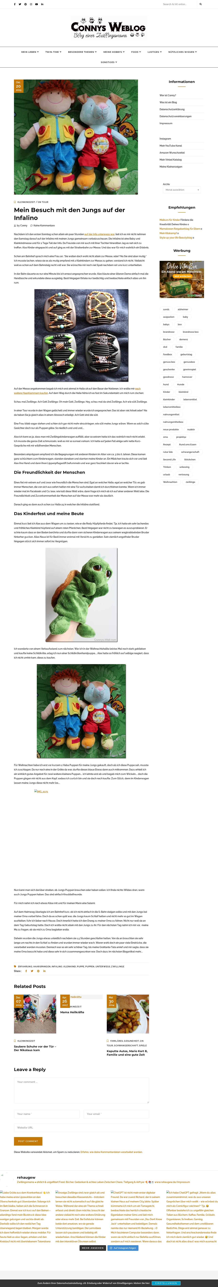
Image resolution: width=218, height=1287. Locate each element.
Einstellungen (166, 1283)
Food (134, 52)
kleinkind (70, 966)
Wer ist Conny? (168, 95)
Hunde (180, 384)
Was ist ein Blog (168, 102)
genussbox (189, 362)
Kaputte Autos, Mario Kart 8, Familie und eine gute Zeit (127, 1053)
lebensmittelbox (172, 407)
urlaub (166, 474)
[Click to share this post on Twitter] (32, 971)
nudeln (191, 429)
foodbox (167, 354)
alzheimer (183, 309)
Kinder (166, 392)
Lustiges (153, 52)
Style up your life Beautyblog (176, 237)
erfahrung (25, 966)
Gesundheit (131, 1041)
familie (179, 347)
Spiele (143, 1045)
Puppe (80, 966)
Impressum (166, 123)
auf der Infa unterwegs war (99, 234)
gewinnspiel (189, 369)
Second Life (169, 459)
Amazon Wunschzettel (172, 152)
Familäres (116, 1041)
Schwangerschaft (126, 1045)
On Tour (43, 202)
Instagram (165, 138)
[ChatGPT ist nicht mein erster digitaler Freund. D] (137, 1216)
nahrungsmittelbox (173, 422)
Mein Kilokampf (168, 233)
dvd (165, 347)
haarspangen (42, 966)
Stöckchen (190, 459)
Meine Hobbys (112, 52)
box (180, 324)
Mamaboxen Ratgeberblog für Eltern (180, 228)
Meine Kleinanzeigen (171, 166)
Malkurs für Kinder (170, 220)
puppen (89, 966)
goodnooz (168, 377)
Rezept (167, 444)
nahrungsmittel (171, 414)
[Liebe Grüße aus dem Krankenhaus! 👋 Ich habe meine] (26, 1216)
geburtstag (186, 354)
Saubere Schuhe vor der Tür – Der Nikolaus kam (35, 1048)
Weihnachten (170, 482)
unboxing (184, 467)
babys (166, 324)
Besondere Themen (81, 52)
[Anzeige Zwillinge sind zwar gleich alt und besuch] (81, 1216)
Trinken (167, 467)
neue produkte (171, 429)
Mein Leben (28, 52)
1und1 (166, 309)
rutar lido (168, 452)
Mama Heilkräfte (72, 1012)
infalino (57, 966)
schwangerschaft (190, 452)
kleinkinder (169, 399)
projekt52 (181, 437)
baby (185, 317)
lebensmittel (190, 399)
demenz (183, 339)
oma (165, 437)
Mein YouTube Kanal (171, 145)
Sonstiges (108, 62)
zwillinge (117, 966)
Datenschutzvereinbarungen (175, 116)
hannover (187, 377)
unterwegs (103, 966)
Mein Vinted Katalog (171, 159)
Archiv (166, 184)
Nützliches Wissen (181, 52)
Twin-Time (52, 52)
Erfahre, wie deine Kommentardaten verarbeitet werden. (112, 1152)
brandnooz (168, 332)
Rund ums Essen (187, 444)
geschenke (169, 369)
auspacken (168, 317)
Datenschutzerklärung (172, 109)
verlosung (183, 474)
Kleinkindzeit (26, 202)
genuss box (169, 362)
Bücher (167, 339)
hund (166, 384)
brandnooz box (191, 332)
